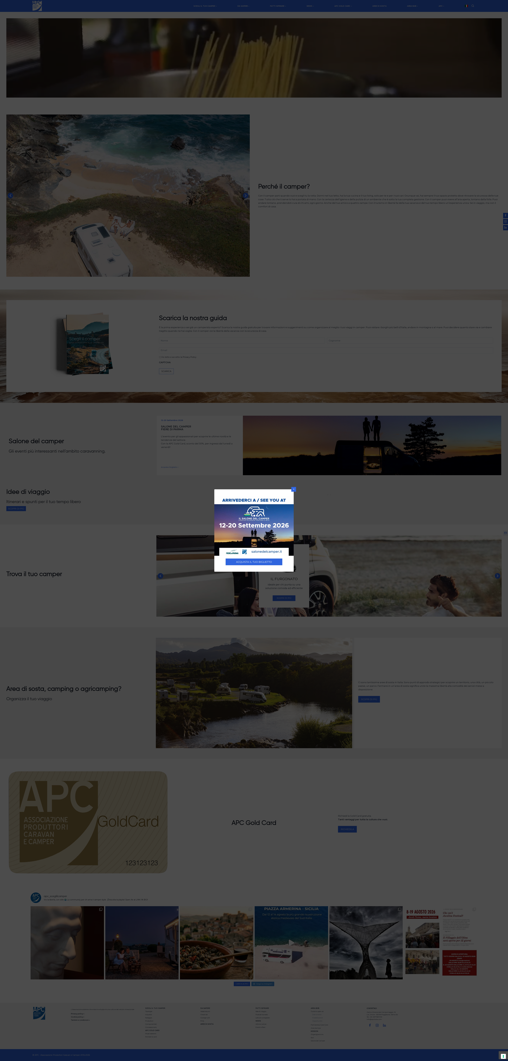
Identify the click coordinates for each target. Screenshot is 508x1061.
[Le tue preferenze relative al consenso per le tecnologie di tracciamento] (503, 1056)
